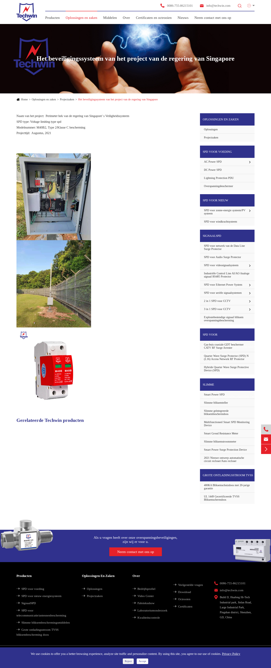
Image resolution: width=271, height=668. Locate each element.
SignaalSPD (212, 235)
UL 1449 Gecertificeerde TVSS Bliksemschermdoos (221, 498)
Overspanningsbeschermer (218, 186)
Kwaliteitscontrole (146, 617)
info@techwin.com (214, 5)
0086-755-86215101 (176, 5)
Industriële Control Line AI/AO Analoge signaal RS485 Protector (226, 275)
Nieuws (183, 18)
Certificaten (182, 606)
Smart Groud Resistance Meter (221, 433)
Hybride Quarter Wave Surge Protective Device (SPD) (226, 369)
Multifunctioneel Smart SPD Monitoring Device (227, 424)
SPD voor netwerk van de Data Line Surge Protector (224, 247)
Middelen (110, 18)
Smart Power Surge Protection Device (225, 449)
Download (182, 592)
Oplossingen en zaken (81, 18)
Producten (52, 18)
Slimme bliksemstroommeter (220, 441)
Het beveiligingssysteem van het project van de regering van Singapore (118, 99)
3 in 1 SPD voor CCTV (217, 309)
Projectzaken (67, 99)
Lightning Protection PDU (219, 178)
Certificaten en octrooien (154, 18)
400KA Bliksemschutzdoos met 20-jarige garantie (227, 487)
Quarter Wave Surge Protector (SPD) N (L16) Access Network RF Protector (226, 357)
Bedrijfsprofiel (144, 588)
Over (126, 18)
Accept (142, 661)
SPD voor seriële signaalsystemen (223, 292)
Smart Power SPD (214, 394)
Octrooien (181, 599)
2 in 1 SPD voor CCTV (217, 300)
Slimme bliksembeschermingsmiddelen (228, 387)
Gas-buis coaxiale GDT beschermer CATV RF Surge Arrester (224, 346)
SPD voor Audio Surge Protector (222, 257)
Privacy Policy (231, 654)
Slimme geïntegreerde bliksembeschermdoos (216, 412)
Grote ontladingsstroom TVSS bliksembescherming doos (228, 477)
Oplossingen (211, 129)
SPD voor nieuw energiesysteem (216, 202)
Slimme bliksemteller (216, 402)
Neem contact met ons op (212, 18)
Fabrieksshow (144, 603)
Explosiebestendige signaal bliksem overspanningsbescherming (223, 319)
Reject (128, 661)
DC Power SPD (213, 169)
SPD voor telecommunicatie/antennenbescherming (229, 337)
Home (24, 99)
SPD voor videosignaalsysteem (221, 265)
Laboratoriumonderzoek (150, 610)
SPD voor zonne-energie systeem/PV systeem (224, 212)
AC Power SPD (213, 161)
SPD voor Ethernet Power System (223, 284)
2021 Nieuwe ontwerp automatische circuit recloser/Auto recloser (224, 459)
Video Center (143, 596)
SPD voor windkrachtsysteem (220, 221)
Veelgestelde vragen (188, 584)
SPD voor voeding (217, 151)
